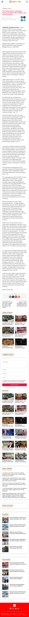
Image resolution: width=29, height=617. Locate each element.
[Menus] (2, 1)
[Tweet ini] (24, 17)
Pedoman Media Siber (6, 614)
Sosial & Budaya (5, 19)
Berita (3, 18)
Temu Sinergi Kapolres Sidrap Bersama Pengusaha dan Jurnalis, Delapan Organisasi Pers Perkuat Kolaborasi (20, 335)
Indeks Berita (13, 613)
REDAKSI (25, 614)
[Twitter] (13, 297)
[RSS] (19, 297)
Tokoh (10, 19)
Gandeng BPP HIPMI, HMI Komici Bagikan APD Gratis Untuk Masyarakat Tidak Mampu (7, 304)
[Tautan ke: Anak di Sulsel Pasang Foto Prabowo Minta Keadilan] (5, 579)
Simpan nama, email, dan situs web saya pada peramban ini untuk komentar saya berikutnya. (14, 381)
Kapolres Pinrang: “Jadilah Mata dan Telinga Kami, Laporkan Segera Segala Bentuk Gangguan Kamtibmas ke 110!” (8, 437)
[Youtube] (16, 297)
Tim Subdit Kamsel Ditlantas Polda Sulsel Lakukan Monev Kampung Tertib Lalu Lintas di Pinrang (7, 461)
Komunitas (7, 18)
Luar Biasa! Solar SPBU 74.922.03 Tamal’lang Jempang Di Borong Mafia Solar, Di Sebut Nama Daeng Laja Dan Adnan (8, 323)
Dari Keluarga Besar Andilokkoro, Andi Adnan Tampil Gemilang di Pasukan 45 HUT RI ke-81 (18, 540)
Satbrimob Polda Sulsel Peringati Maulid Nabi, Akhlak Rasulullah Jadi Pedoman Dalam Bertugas (21, 437)
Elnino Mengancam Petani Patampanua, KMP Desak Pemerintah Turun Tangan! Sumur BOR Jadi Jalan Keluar (18, 547)
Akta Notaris (21, 613)
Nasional (11, 18)
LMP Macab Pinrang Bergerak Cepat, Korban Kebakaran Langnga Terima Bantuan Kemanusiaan (17, 585)
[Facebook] (10, 297)
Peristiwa (15, 18)
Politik (18, 18)
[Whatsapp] (24, 20)
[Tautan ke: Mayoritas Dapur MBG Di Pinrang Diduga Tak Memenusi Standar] (5, 527)
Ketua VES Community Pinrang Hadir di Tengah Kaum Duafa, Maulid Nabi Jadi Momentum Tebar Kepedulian (7, 335)
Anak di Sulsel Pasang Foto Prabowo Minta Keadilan (16, 578)
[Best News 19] (15, 1)
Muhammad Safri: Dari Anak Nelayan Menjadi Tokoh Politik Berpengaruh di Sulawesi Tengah (7, 449)
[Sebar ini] (22, 17)
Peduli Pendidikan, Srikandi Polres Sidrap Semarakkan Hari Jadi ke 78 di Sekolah (20, 461)
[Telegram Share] (22, 20)
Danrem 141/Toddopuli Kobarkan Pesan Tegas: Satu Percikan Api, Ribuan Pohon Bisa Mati (21, 449)
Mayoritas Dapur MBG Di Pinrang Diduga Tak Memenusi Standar (18, 525)
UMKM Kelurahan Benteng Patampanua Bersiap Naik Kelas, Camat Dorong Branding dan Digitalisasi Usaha (18, 532)
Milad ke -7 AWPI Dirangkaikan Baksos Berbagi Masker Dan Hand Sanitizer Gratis (22, 303)
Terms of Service (17, 614)
